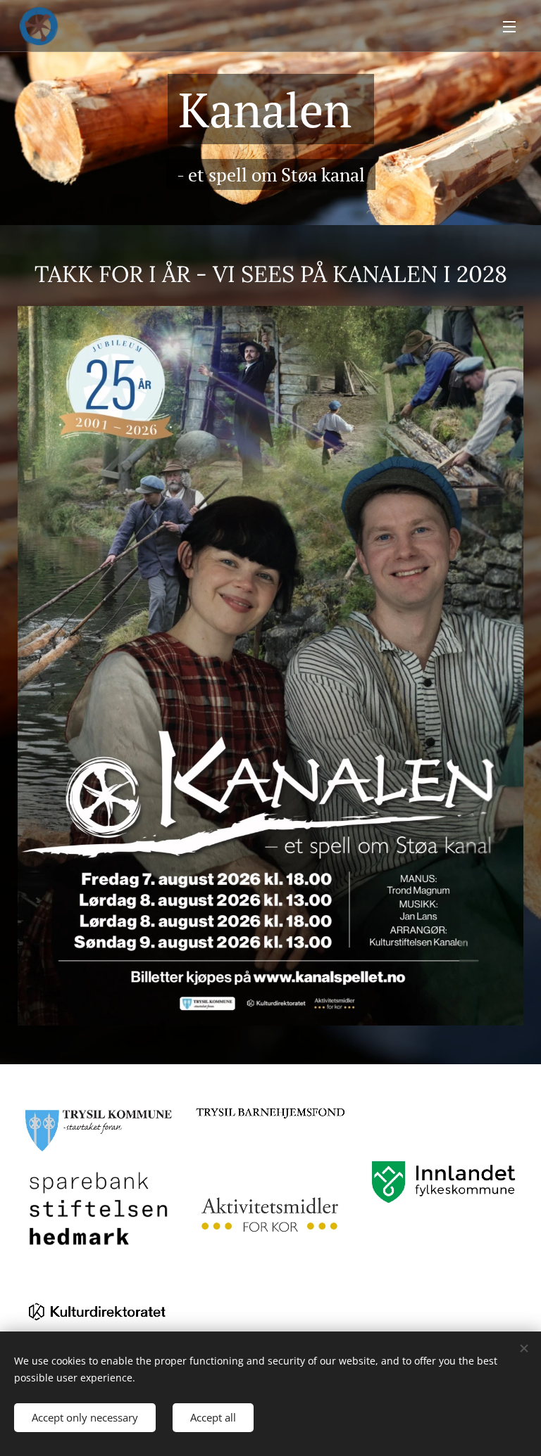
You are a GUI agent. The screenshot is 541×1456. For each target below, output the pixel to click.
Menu (509, 26)
